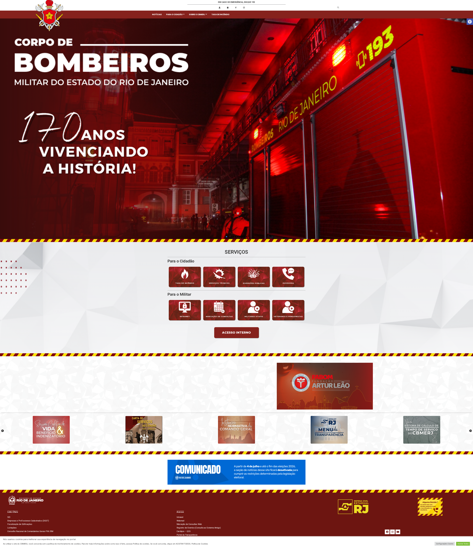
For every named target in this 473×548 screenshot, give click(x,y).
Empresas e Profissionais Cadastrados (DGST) (28, 521)
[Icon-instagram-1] (244, 7)
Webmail (180, 521)
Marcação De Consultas (219, 316)
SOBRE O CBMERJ (197, 14)
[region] (236, 128)
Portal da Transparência (187, 535)
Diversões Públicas (254, 283)
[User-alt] (219, 7)
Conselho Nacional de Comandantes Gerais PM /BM (30, 531)
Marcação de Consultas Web (189, 524)
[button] (470, 21)
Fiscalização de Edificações (19, 524)
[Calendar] (227, 7)
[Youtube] (398, 532)
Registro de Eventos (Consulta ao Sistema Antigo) (199, 528)
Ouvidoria (288, 283)
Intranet (185, 316)
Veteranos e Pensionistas (288, 316)
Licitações (12, 528)
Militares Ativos (254, 316)
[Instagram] (392, 532)
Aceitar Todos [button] (463, 544)
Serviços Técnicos (219, 283)
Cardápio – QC (183, 531)
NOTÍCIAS (157, 14)
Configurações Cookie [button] (444, 544)
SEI (8, 517)
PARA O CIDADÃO (174, 14)
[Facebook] (387, 532)
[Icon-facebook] (235, 7)
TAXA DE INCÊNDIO (220, 14)
